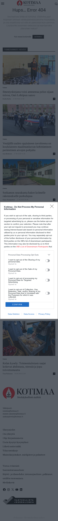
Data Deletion (14, 314)
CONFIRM (17, 305)
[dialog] (29, 260)
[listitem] (29, 254)
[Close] (52, 207)
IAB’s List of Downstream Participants (32, 247)
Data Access (29, 314)
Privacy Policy (44, 314)
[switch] (47, 260)
